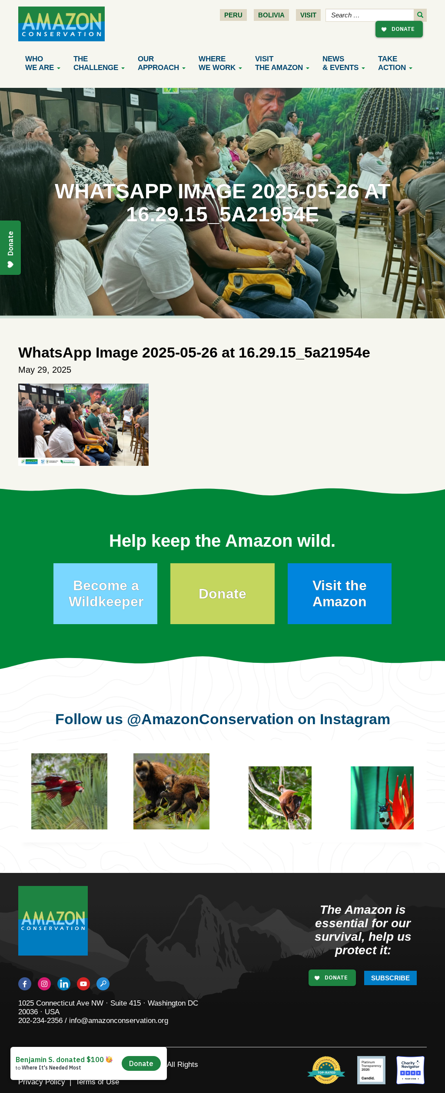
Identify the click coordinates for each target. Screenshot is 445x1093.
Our (158, 63)
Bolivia (271, 15)
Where (217, 63)
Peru (233, 15)
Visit (308, 15)
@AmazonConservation (210, 719)
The (95, 63)
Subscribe (390, 978)
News (340, 63)
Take (392, 63)
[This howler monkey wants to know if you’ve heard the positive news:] (287, 804)
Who (39, 63)
